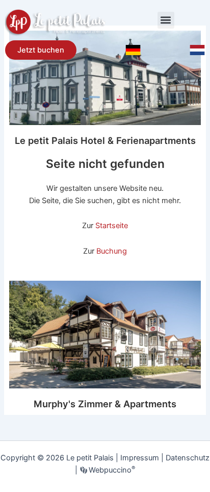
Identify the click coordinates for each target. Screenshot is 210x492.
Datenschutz (187, 457)
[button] (166, 20)
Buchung (111, 251)
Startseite (111, 225)
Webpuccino (111, 470)
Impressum (139, 457)
